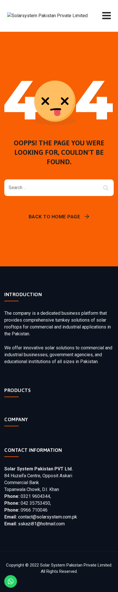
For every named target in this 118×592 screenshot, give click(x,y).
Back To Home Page (54, 216)
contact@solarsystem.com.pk (47, 517)
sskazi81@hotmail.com (41, 523)
